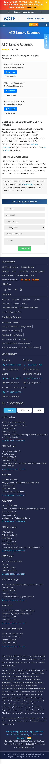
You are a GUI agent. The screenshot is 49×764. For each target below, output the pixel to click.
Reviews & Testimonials (26, 275)
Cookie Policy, (23, 734)
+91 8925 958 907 (34, 378)
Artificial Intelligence (10, 347)
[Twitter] (12, 290)
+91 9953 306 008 (13, 365)
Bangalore (24, 410)
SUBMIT (24, 249)
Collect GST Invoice (30, 279)
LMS (35, 25)
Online (38, 410)
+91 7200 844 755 (34, 365)
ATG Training (27, 184)
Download (11, 72)
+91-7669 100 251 (13, 378)
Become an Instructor (29, 308)
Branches (26, 299)
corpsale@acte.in (34, 383)
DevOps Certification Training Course (16, 326)
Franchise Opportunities (11, 312)
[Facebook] (21, 289)
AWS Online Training (10, 322)
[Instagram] (5, 289)
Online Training (20, 303)
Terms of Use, (37, 734)
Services (15, 299)
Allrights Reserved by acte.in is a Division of (22, 757)
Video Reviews (7, 275)
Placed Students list (9, 280)
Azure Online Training (30, 347)
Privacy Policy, (12, 731)
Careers (37, 299)
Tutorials (5, 271)
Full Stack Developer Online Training (16, 343)
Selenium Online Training (12, 335)
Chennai (10, 410)
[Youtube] (16, 289)
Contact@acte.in (12, 369)
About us (5, 299)
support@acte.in (12, 396)
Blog (14, 271)
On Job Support (37, 271)
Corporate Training (9, 308)
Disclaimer (21, 738)
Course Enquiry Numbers (24, 12)
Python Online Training (11, 331)
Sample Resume (27, 267)
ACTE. (40, 757)
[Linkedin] (9, 289)
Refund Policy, (26, 731)
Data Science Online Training (13, 339)
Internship (23, 271)
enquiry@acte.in (12, 383)
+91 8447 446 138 (13, 392)
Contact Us (6, 303)
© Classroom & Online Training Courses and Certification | (24, 754)
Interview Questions (10, 267)
